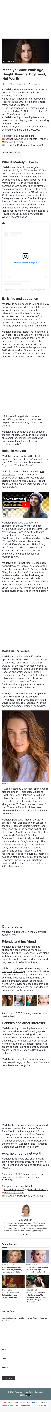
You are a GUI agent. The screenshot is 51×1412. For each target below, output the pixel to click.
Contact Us (39, 1392)
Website (5, 1368)
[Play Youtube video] (25, 505)
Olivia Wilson (10, 84)
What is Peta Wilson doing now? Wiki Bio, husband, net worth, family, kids (12, 1270)
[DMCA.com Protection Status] (25, 1396)
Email (4, 1359)
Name (5, 1350)
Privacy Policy (28, 1392)
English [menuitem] (9, 1403)
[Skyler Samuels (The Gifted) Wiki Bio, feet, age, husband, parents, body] (37, 1257)
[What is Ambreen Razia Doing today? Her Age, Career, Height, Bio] (13, 1282)
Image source (9, 62)
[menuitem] (13, 139)
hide (17, 153)
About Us (18, 1392)
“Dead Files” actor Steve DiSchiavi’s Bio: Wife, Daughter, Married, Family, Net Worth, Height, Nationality (37, 1297)
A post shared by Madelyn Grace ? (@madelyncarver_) (25, 290)
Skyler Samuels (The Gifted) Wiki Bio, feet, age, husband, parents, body (37, 1270)
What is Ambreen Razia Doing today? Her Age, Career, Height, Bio (11, 1295)
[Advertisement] (25, 22)
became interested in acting (28, 332)
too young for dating (13, 971)
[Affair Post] (10, 2)
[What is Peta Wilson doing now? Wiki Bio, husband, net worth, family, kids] (13, 1257)
